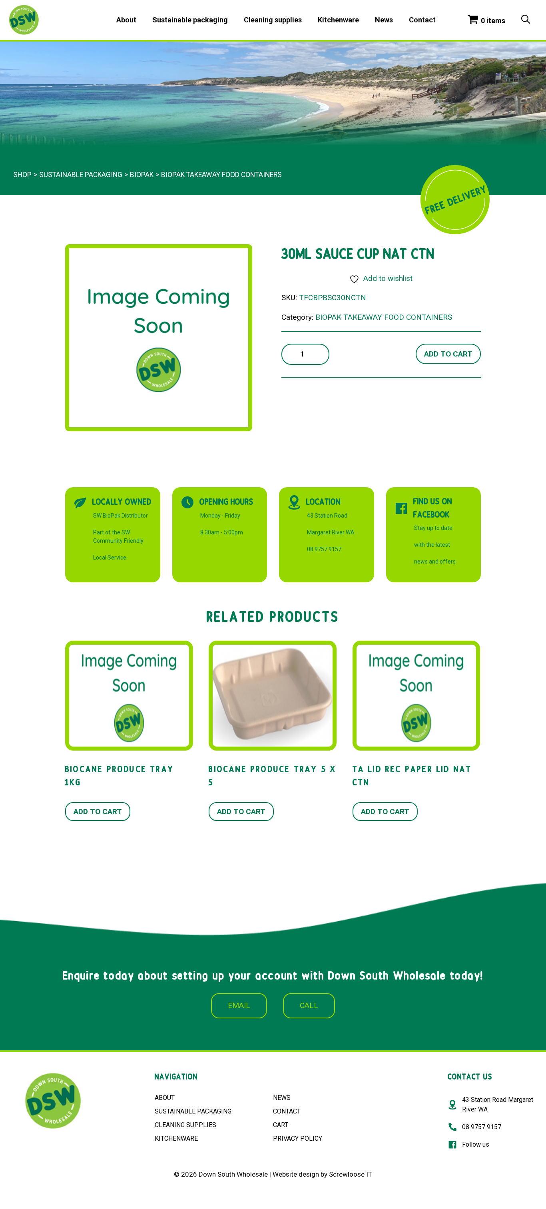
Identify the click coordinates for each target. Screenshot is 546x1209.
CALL (309, 1005)
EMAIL (239, 1005)
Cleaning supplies (273, 20)
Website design (296, 1174)
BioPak (141, 175)
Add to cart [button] (98, 811)
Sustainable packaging (190, 20)
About (126, 20)
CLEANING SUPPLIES (185, 1125)
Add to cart (448, 354)
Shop (22, 175)
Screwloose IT (350, 1174)
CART (280, 1125)
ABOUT (165, 1097)
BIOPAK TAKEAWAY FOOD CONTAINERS (221, 175)
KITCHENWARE (176, 1138)
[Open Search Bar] (525, 20)
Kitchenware (338, 20)
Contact (422, 20)
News (384, 20)
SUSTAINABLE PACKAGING (193, 1111)
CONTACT (287, 1111)
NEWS (282, 1097)
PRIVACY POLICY (297, 1138)
